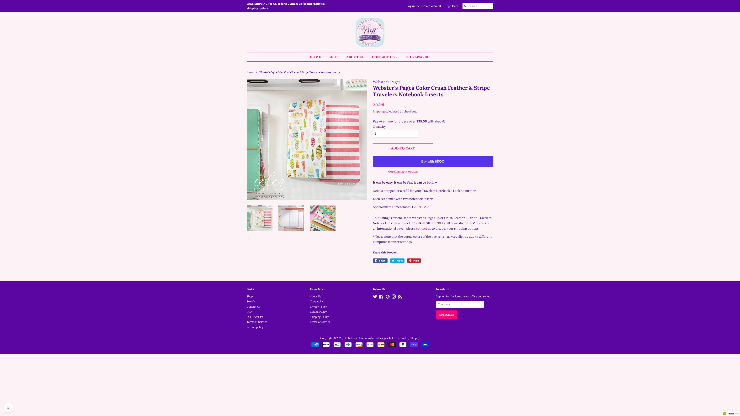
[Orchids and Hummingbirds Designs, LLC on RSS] (400, 297)
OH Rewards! (418, 57)
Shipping (379, 111)
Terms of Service (257, 322)
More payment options (403, 171)
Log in (411, 6)
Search (251, 301)
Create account (431, 6)
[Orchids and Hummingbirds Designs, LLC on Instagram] (394, 297)
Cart (455, 6)
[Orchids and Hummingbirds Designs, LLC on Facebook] (381, 297)
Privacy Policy (318, 306)
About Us (355, 57)
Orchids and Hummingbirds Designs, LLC (369, 338)
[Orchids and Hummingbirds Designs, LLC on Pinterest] (387, 297)
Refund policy (255, 327)
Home (315, 57)
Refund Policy (318, 311)
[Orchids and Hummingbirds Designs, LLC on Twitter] (375, 297)
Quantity (379, 126)
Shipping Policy (319, 317)
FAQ (249, 311)
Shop (334, 57)
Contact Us (384, 57)
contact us (423, 228)
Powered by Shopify (407, 338)
